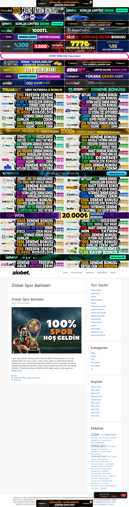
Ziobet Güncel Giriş (103, 449)
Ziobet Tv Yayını (112, 476)
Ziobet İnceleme (76, 273)
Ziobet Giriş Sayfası (98, 306)
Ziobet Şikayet (102, 273)
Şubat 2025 (95, 412)
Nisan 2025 (95, 406)
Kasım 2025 (95, 393)
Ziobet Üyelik (96, 322)
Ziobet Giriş (90, 273)
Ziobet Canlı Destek (98, 313)
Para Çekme (95, 362)
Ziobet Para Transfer (96, 468)
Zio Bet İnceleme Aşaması (111, 485)
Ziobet (65, 273)
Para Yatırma (96, 366)
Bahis (15, 375)
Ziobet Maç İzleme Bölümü (97, 466)
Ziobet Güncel (94, 449)
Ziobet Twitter (94, 478)
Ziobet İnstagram (97, 309)
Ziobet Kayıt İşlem (95, 461)
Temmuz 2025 (96, 396)
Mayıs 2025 (95, 403)
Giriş (92, 359)
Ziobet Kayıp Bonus (112, 456)
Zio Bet (102, 434)
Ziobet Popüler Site (106, 468)
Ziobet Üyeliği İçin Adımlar (97, 485)
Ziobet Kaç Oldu (97, 332)
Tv (92, 369)
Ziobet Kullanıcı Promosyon (97, 464)
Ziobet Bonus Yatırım (96, 440)
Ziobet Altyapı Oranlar (104, 437)
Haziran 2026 (96, 387)
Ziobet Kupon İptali (109, 464)
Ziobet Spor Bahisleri (28, 299)
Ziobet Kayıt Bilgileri (20, 377)
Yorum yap (17, 380)
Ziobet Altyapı (96, 300)
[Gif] (64, 131)
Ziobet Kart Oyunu (99, 456)
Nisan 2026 (95, 390)
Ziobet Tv (105, 476)
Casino (93, 356)
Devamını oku (17, 371)
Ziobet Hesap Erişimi (96, 454)
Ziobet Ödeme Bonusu (96, 483)
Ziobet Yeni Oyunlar (95, 480)
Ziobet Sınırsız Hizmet (96, 476)
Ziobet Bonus (96, 319)
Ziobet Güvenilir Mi (98, 335)
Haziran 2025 (96, 399)
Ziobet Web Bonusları (104, 478)
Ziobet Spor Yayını (106, 473)
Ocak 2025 (95, 416)
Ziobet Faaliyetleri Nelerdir (97, 442)
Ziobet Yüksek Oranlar (106, 480)
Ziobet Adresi (96, 290)
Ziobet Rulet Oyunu (95, 471)
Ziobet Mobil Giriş (97, 316)
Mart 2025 (95, 409)
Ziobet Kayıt (95, 329)
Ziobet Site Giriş (105, 471)
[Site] (32, 96)
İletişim (113, 273)
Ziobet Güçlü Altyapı (106, 451)
